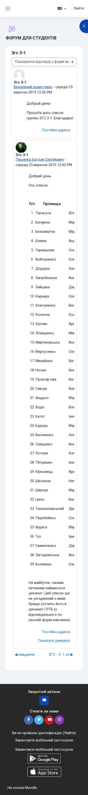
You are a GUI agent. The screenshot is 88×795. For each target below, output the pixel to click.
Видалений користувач (33, 87)
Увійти (79, 8)
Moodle (31, 788)
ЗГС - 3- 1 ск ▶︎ (61, 654)
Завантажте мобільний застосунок (44, 740)
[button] (62, 8)
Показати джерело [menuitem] (54, 640)
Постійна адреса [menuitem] (56, 130)
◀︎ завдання (24, 654)
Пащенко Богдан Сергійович (40, 159)
